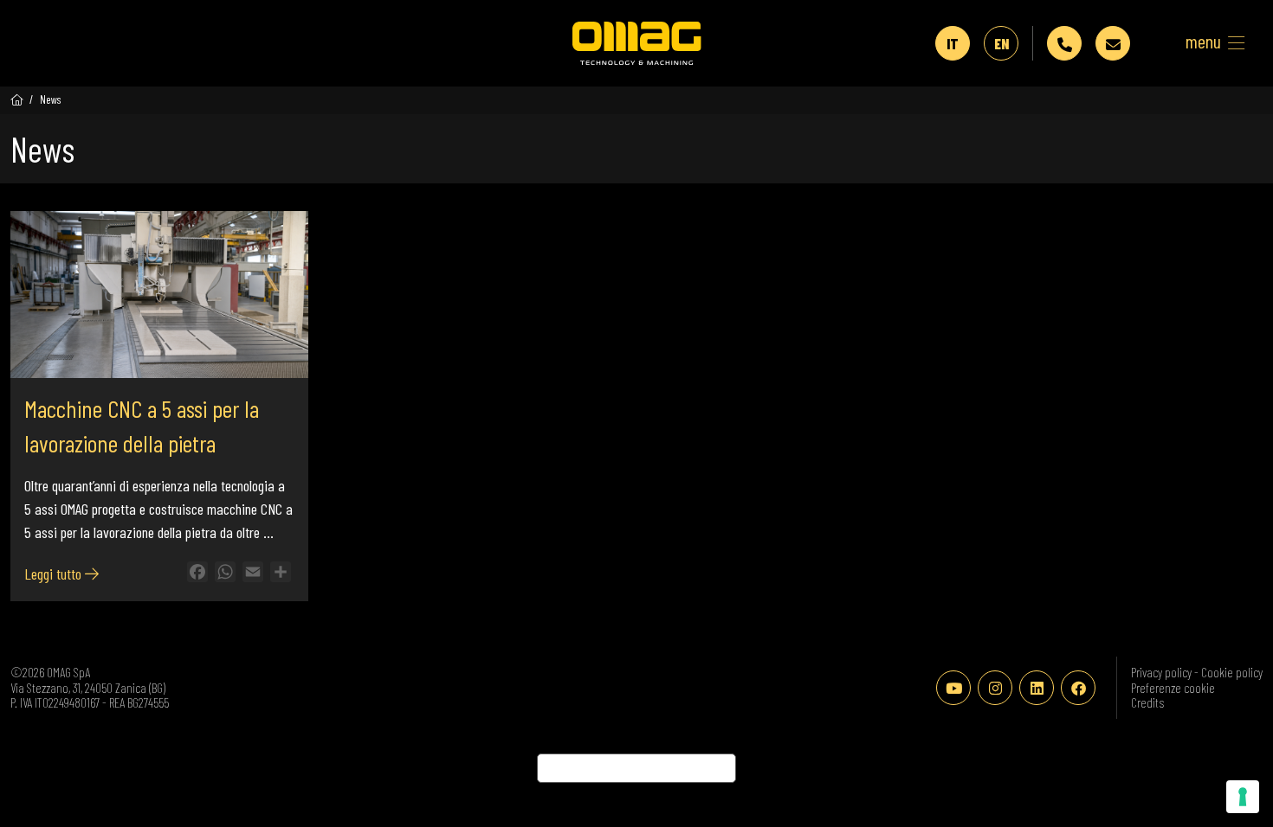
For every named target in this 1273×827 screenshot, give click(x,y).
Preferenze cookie (1173, 688)
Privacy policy (1162, 672)
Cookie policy (1232, 672)
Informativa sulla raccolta (636, 768)
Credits (1147, 702)
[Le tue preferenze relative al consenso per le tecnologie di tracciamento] (1242, 796)
